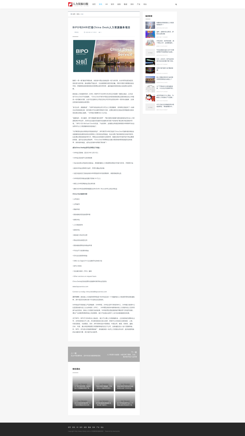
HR (106, 4)
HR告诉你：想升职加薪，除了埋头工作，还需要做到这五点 (165, 43)
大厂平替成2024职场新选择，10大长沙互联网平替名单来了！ (165, 88)
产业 (138, 4)
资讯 (100, 4)
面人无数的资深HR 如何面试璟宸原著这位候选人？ (164, 78)
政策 (119, 4)
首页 (94, 4)
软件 (112, 4)
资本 (132, 4)
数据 (125, 4)
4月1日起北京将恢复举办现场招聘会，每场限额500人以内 (165, 106)
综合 (145, 4)
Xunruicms (116, 431)
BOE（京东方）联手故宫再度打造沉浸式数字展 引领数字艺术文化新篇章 (165, 61)
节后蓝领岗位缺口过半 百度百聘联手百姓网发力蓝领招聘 (165, 52)
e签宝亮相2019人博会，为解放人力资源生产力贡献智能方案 (165, 97)
